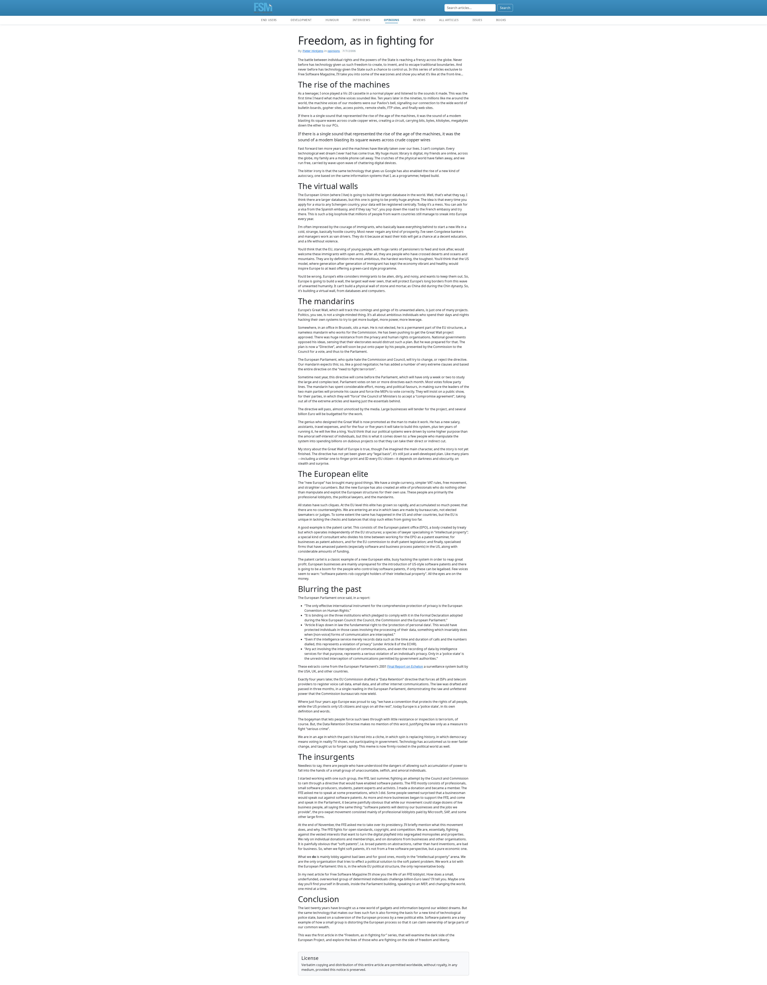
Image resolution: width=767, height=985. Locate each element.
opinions (334, 51)
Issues (477, 20)
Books (501, 20)
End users (269, 20)
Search (505, 8)
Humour (332, 20)
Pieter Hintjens (313, 51)
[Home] (263, 8)
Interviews (361, 20)
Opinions (391, 20)
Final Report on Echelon (405, 666)
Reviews (419, 20)
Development (301, 20)
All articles (448, 20)
